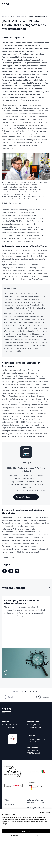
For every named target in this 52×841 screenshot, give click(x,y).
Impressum (9, 804)
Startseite (6, 17)
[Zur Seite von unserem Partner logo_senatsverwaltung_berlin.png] (14, 786)
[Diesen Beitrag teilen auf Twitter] (4, 571)
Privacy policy (45, 812)
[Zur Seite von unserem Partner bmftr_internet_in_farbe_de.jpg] (37, 786)
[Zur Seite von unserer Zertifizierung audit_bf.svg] (12, 739)
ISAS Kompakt (18, 17)
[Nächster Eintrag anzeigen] (49, 587)
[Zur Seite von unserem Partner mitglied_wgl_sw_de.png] (14, 771)
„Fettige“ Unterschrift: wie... (37, 17)
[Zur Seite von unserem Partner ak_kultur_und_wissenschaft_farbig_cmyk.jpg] (37, 771)
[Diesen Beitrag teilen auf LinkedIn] (10, 571)
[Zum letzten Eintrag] (44, 587)
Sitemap (7, 800)
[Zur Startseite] (5, 5)
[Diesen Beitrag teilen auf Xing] (17, 571)
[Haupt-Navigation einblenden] (48, 5)
